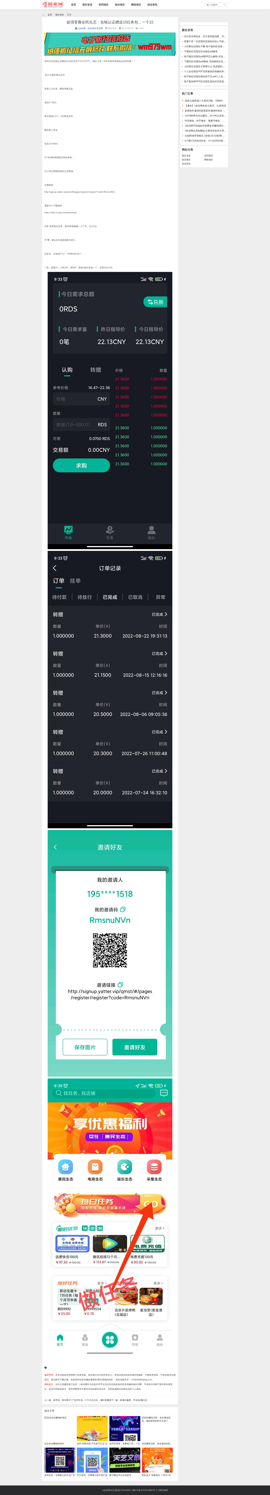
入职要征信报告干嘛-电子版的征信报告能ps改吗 (209, 46)
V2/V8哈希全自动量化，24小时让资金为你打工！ (210, 115)
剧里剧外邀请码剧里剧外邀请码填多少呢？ (207, 110)
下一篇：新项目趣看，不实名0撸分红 (129, 1400)
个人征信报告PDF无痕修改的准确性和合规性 (207, 71)
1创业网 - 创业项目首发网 (90, 28)
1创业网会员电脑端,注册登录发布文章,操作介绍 (209, 130)
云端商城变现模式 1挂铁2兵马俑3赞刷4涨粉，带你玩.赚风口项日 (218, 135)
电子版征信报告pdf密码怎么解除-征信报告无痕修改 (210, 56)
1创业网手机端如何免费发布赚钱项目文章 (206, 125)
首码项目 (104, 4)
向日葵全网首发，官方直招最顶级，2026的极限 (209, 36)
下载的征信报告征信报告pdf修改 (201, 51)
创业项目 (120, 4)
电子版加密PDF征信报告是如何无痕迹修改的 (207, 81)
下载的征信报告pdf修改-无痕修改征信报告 (206, 61)
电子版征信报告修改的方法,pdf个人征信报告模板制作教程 (214, 76)
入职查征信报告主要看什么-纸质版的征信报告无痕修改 (212, 66)
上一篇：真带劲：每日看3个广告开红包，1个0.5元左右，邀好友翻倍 (77, 1400)
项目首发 (87, 4)
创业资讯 (152, 4)
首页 (73, 4)
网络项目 (136, 4)
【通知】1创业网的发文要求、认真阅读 (205, 105)
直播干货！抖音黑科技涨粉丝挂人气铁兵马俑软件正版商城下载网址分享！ (222, 41)
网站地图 (163, 1490)
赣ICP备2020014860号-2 (144, 1490)
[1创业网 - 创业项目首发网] (43, 15)
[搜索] (225, 4)
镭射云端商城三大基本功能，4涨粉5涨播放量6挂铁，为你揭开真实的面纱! (223, 100)
